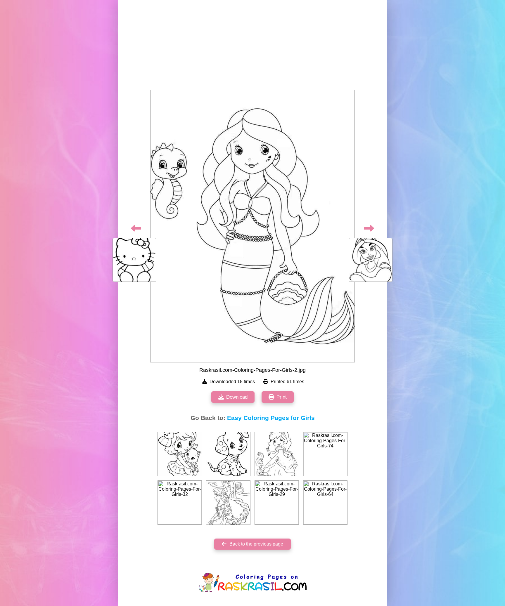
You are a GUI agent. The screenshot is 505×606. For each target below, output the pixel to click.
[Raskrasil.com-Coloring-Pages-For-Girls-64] (325, 502)
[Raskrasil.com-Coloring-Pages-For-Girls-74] (325, 454)
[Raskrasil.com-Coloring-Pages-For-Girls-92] (228, 502)
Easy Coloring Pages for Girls (271, 417)
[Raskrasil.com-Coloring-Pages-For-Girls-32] (180, 502)
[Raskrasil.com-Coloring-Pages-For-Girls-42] (180, 454)
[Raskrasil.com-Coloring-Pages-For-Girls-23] (228, 454)
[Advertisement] (252, 47)
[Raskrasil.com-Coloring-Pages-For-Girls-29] (277, 502)
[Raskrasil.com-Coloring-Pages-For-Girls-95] (277, 454)
